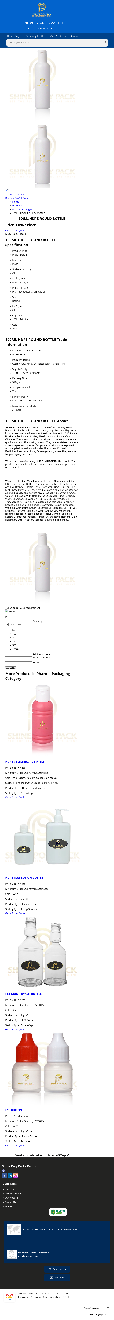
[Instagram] (15, 1177)
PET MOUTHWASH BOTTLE (23, 994)
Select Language (96, 1314)
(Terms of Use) (65, 1293)
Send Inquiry (16, 194)
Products (17, 205)
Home (15, 201)
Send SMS (59, 1277)
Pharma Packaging (22, 209)
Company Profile (35, 36)
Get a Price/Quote (15, 230)
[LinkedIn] (10, 1177)
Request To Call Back (16, 198)
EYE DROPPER (14, 1110)
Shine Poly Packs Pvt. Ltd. (42, 25)
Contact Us (77, 36)
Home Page (13, 36)
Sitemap (9, 1206)
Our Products (58, 36)
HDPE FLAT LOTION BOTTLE (24, 878)
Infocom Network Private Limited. (55, 1297)
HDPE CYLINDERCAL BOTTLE (25, 761)
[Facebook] (4, 1177)
